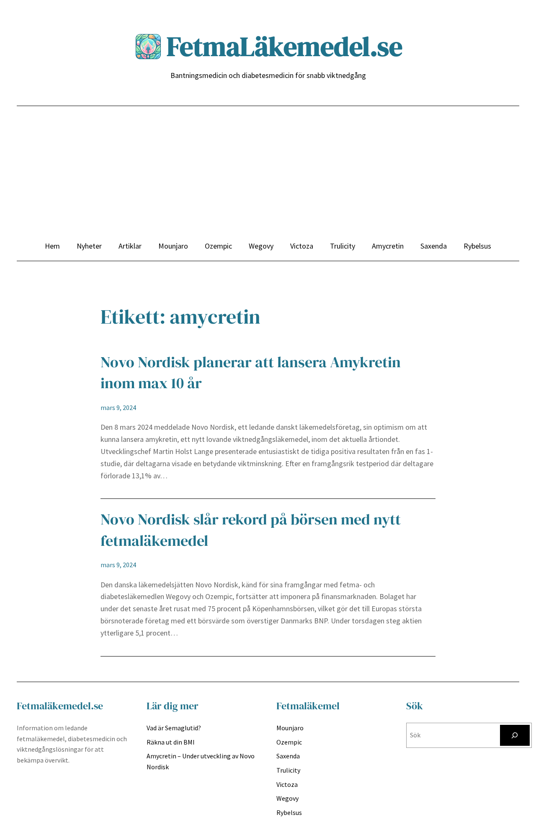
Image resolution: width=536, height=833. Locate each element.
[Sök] (515, 735)
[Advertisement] (268, 177)
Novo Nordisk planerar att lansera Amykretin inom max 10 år (250, 372)
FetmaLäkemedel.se (284, 46)
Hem (52, 246)
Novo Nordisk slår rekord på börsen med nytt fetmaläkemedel (250, 529)
